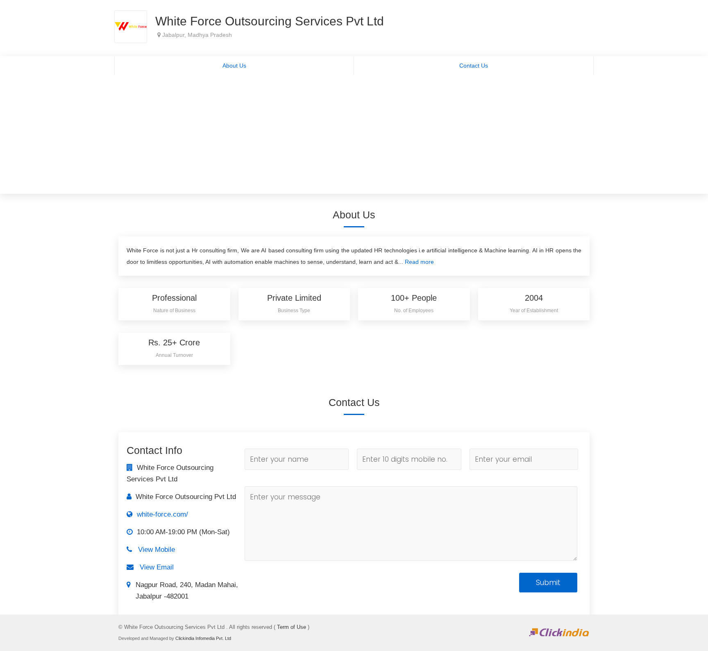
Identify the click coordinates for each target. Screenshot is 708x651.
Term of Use (291, 627)
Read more (419, 262)
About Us (234, 65)
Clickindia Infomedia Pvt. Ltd (203, 638)
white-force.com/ (162, 514)
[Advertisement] (354, 136)
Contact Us (473, 65)
